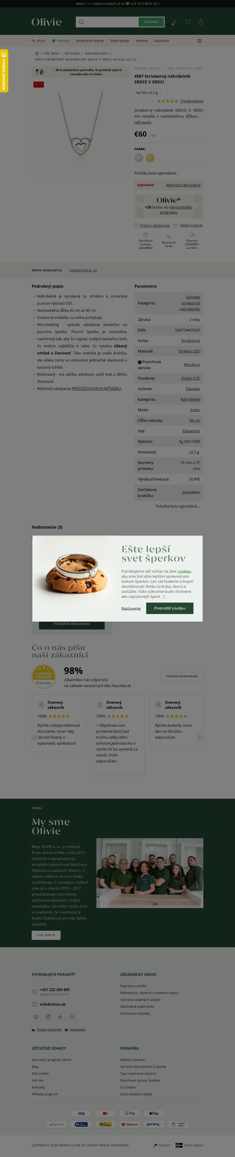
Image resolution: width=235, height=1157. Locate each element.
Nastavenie (131, 608)
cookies (184, 571)
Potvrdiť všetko (169, 608)
